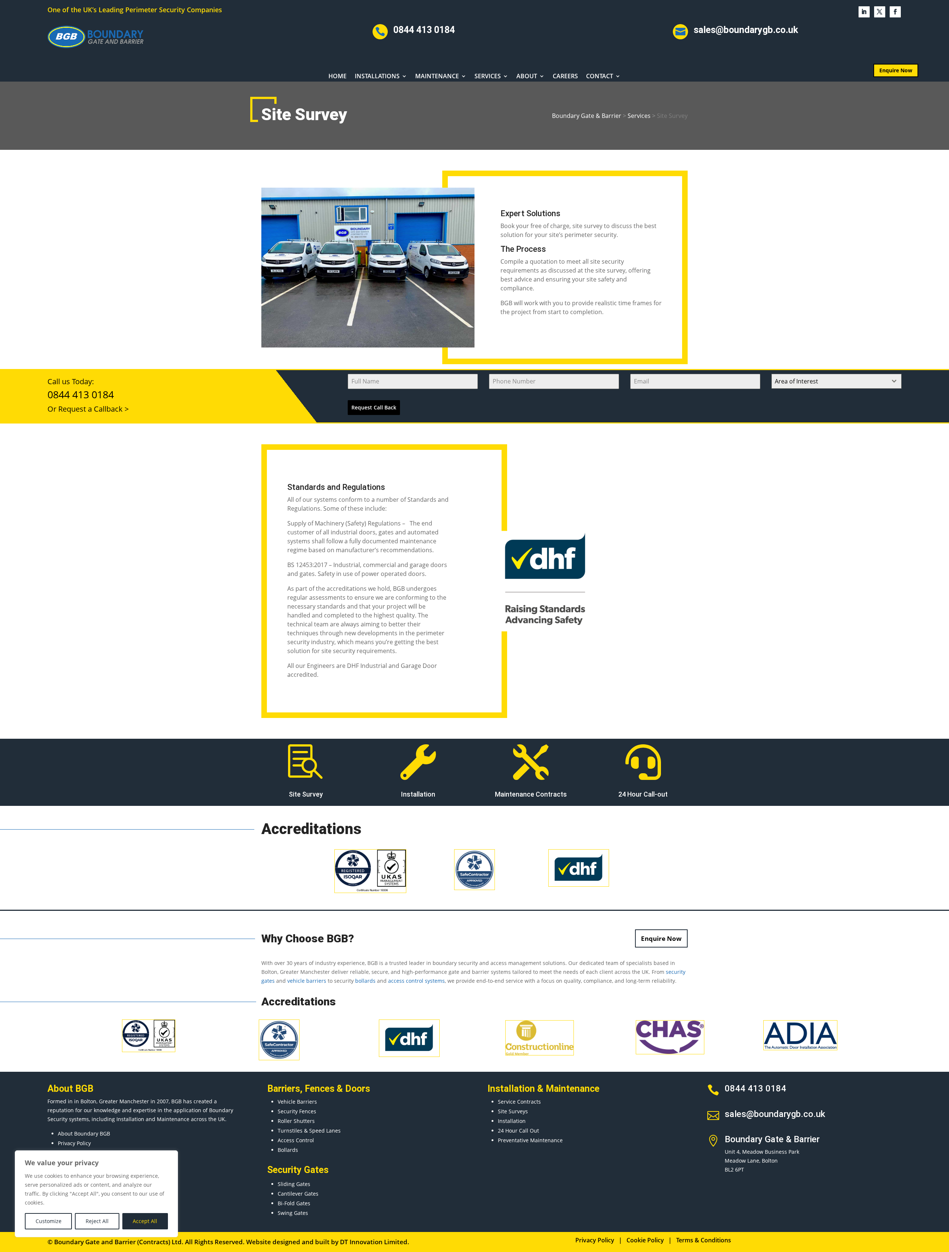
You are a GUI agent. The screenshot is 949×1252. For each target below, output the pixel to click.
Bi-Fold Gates (294, 1203)
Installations (377, 76)
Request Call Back (373, 407)
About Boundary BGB (84, 1133)
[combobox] (836, 381)
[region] (96, 1193)
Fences (319, 1088)
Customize (49, 1221)
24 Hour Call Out (518, 1130)
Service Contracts (519, 1101)
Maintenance (437, 76)
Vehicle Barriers (297, 1101)
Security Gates (297, 1169)
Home (337, 76)
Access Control (296, 1140)
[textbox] (829, 381)
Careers (565, 76)
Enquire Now (895, 70)
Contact (599, 76)
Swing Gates (293, 1212)
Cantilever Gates (298, 1193)
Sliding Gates (294, 1183)
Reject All (97, 1221)
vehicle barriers (306, 980)
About (526, 76)
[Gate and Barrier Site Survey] (544, 631)
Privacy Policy (74, 1143)
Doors (357, 1088)
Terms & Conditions (703, 1240)
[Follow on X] (879, 12)
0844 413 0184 (424, 29)
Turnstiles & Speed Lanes (309, 1130)
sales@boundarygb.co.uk (746, 29)
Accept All (145, 1221)
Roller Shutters (296, 1120)
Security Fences (297, 1111)
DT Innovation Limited (373, 1242)
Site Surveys (513, 1111)
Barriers (283, 1088)
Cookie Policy (645, 1240)
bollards (365, 980)
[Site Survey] (367, 345)
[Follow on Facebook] (895, 12)
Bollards (288, 1149)
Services (487, 76)
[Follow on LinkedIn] (864, 12)
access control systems (416, 980)
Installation (512, 1120)
